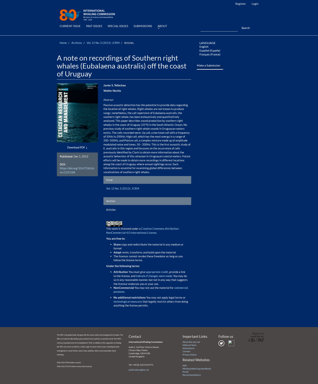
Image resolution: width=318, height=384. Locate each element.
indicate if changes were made (154, 276)
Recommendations (192, 375)
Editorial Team (189, 345)
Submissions (143, 26)
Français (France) (209, 54)
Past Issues (94, 26)
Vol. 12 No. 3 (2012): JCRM (103, 42)
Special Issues (118, 26)
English (203, 46)
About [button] (162, 26)
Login (255, 3)
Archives (76, 42)
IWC (185, 365)
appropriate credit (157, 271)
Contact (186, 351)
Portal (185, 371)
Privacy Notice (190, 354)
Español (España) (209, 50)
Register (240, 3)
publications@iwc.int (139, 369)
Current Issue (70, 26)
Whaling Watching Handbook (197, 368)
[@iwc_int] (221, 343)
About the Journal (191, 342)
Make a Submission (208, 65)
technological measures (128, 301)
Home (63, 42)
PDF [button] (82, 147)
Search (245, 27)
